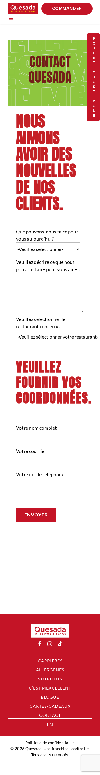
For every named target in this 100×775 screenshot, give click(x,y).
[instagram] (49, 643)
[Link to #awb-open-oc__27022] (11, 18)
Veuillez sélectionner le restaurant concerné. (40, 322)
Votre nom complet (36, 428)
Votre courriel (31, 451)
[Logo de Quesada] (23, 6)
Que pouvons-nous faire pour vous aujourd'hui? (47, 235)
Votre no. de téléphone (40, 474)
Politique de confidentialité (50, 742)
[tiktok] (60, 643)
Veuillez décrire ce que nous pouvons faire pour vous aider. (48, 265)
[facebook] (39, 643)
